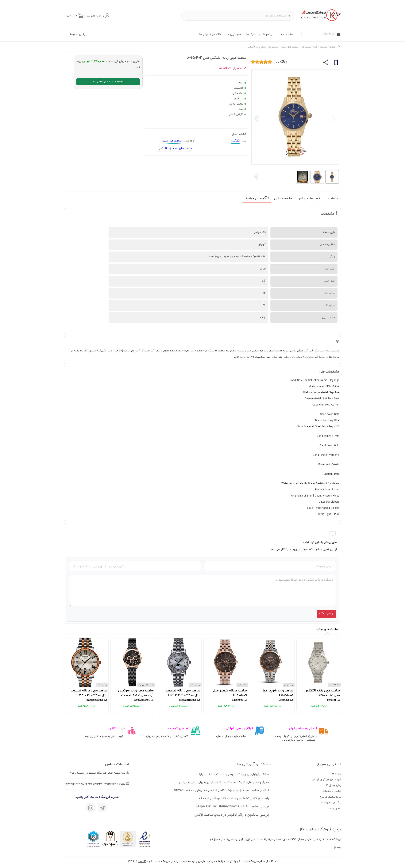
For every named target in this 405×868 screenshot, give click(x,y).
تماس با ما (335, 809)
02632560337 (94, 784)
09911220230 (111, 784)
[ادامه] (337, 848)
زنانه (263, 317)
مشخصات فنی (283, 199)
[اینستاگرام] (90, 807)
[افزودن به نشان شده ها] (336, 63)
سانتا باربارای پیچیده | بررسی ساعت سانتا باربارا (234, 774)
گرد (264, 281)
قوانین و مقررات (332, 791)
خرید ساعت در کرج (330, 797)
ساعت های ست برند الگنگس (175, 148)
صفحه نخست (285, 34)
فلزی (263, 269)
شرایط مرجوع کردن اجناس (326, 779)
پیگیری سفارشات (77, 34)
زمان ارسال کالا (333, 785)
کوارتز (262, 244)
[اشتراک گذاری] (325, 63)
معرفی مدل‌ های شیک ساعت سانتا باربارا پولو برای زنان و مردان (224, 782)
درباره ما (336, 774)
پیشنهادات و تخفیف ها (259, 34)
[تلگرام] (102, 807)
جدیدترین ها (234, 34)
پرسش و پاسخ (255, 199)
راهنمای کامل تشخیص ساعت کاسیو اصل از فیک (234, 798)
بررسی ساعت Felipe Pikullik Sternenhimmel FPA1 (232, 806)
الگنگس (235, 141)
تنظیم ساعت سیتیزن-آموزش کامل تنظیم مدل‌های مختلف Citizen (221, 790)
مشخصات (332, 199)
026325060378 (74, 784)
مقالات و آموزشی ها (210, 34)
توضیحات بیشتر (309, 199)
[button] (98, 16)
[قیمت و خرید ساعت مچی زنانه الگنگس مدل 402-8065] (320, 21)
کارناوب (142, 861)
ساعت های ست (172, 141)
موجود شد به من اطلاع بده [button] (108, 82)
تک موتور (260, 232)
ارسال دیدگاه (326, 614)
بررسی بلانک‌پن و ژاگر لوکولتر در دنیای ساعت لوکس (231, 814)
